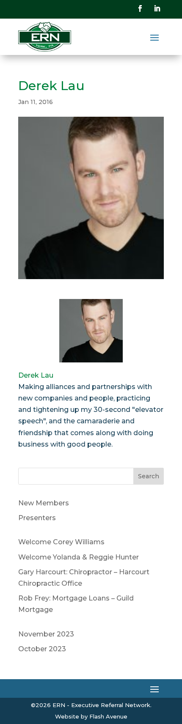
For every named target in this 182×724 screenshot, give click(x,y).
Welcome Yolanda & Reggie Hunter (78, 557)
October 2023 (42, 649)
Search (148, 476)
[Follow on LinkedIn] (157, 8)
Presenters (37, 518)
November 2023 (46, 634)
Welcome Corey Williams (61, 542)
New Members (43, 503)
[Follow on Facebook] (140, 8)
